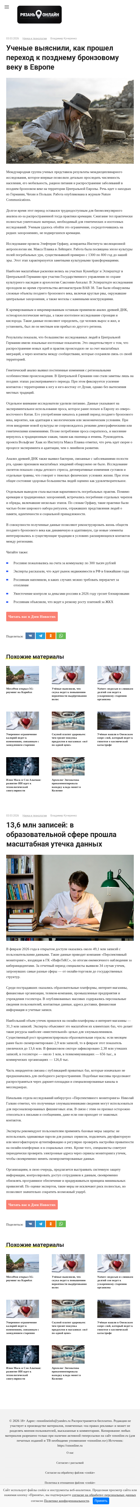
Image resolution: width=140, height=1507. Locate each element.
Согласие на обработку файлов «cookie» (70, 1472)
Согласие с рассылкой (70, 1463)
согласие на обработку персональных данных (104, 1495)
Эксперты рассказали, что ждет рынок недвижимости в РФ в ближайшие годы (71, 571)
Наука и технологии (35, 38)
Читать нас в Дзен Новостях (32, 617)
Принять (101, 1501)
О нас (70, 1452)
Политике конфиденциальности (66, 1501)
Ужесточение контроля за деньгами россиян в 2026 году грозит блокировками (71, 593)
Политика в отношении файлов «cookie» (70, 1482)
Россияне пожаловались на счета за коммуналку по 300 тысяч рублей (64, 563)
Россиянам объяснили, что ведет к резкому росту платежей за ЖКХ (63, 602)
